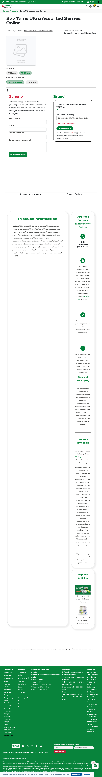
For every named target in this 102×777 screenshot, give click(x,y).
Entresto (22, 701)
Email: (12, 125)
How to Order (7, 685)
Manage (87, 774)
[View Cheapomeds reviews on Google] (41, 745)
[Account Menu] (90, 6)
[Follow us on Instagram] (93, 2)
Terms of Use (32, 752)
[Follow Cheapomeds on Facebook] (36, 745)
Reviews (7, 689)
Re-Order (7, 675)
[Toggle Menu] (98, 6)
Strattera (22, 684)
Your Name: (14, 118)
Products (14, 11)
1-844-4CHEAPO (15, 2)
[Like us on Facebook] (96, 2)
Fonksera (22, 704)
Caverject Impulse (22, 694)
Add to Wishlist (18, 155)
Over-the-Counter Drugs (8, 711)
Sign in (65, 2)
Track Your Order (8, 680)
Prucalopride (23, 698)
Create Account (76, 2)
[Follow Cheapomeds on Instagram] (32, 745)
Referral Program (7, 694)
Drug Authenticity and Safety (9, 727)
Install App (8, 735)
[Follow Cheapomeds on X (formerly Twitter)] (27, 745)
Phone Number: (16, 133)
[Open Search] (86, 6)
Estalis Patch (21, 688)
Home (5, 11)
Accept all (76, 774)
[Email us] (88, 2)
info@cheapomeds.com (39, 2)
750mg (12, 73)
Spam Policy (43, 752)
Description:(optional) (20, 140)
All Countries (15, 82)
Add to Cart (64, 128)
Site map (7, 732)
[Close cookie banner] (92, 774)
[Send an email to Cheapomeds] (23, 745)
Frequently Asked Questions (8, 700)
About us (8, 672)
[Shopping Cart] (94, 6)
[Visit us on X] (91, 2)
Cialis (20, 675)
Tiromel (21, 681)
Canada (32, 82)
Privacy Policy (8, 752)
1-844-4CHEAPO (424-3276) (83, 244)
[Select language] (99, 1)
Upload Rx (8, 706)
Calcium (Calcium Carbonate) (38, 31)
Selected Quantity (65, 115)
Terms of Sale (20, 752)
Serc (20, 707)
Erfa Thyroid (23, 678)
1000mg (25, 73)
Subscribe (59, 751)
